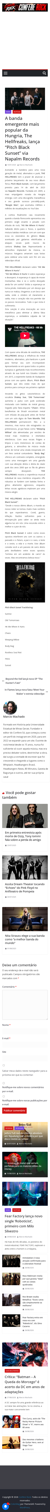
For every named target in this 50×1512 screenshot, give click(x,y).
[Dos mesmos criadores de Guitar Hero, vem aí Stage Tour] (11, 1444)
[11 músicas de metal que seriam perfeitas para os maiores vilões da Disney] (25, 1153)
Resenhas (19, 1128)
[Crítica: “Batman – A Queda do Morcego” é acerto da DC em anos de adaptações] (25, 1354)
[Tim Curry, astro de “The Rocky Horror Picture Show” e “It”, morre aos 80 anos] (11, 1425)
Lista (7, 1158)
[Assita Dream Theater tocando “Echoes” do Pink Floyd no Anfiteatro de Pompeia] (25, 857)
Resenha (9, 1128)
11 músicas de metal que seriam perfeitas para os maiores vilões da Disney (22, 1166)
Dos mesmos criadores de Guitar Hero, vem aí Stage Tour (33, 1442)
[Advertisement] (25, 43)
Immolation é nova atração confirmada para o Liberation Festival (34, 1260)
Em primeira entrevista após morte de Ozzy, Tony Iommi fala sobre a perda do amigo (23, 836)
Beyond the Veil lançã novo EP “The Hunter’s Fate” (24, 680)
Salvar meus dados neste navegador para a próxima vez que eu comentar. (24, 1072)
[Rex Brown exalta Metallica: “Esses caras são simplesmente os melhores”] (11, 1303)
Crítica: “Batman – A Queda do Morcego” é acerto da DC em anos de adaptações (25, 1384)
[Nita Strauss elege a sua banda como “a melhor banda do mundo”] (25, 909)
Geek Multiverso (12, 1371)
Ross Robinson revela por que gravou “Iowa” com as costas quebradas (32, 1280)
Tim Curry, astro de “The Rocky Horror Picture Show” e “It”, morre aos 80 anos (33, 1423)
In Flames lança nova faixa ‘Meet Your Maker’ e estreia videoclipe (24, 691)
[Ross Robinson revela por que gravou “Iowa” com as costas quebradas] (11, 1282)
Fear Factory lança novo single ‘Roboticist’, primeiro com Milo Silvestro (23, 1223)
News (8, 112)
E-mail (6, 1038)
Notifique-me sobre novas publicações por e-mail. (24, 1102)
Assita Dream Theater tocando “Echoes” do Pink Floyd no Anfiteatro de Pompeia (25, 887)
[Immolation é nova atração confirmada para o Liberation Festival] (11, 1263)
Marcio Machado (26, 165)
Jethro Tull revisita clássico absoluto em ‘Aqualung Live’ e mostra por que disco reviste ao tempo (23, 1136)
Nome (6, 1024)
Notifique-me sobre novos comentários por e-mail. (23, 1089)
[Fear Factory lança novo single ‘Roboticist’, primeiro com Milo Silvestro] (25, 1194)
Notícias (17, 112)
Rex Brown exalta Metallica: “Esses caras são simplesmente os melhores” (32, 1301)
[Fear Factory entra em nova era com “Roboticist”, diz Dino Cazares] (11, 1324)
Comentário (9, 986)
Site (4, 1051)
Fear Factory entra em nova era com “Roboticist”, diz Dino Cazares (32, 1322)
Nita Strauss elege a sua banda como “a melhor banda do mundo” (25, 939)
